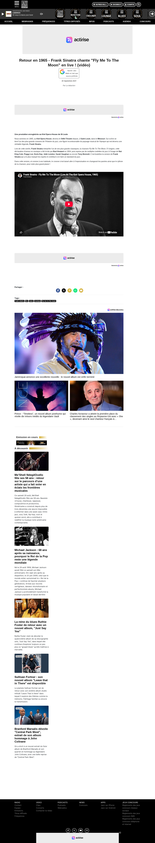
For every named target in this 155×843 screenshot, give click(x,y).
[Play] (3, 14)
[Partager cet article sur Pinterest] (69, 291)
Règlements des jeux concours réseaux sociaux (131, 808)
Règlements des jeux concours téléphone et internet (131, 821)
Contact (18, 805)
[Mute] (41, 14)
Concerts (40, 808)
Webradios (27, 21)
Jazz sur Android (108, 808)
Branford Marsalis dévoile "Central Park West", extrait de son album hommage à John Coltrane (31, 735)
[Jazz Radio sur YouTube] (80, 830)
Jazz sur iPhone (107, 805)
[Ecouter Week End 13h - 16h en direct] (31, 442)
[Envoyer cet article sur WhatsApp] (74, 291)
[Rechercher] (138, 4)
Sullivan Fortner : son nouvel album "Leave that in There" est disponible (31, 680)
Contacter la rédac (44, 810)
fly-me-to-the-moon (49, 301)
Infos (92, 21)
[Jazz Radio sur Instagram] (87, 830)
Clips (38, 805)
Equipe (17, 808)
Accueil (8, 21)
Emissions (19, 810)
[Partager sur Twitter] (63, 291)
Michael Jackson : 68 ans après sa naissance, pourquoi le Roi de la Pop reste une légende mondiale (31, 556)
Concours (145, 21)
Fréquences (48, 21)
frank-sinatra (19, 301)
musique (37, 301)
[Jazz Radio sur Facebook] (68, 830)
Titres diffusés (72, 21)
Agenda (127, 21)
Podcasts (108, 21)
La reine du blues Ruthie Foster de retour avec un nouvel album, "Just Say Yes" (30, 626)
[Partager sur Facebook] (57, 291)
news (31, 301)
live (27, 301)
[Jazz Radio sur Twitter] (74, 830)
